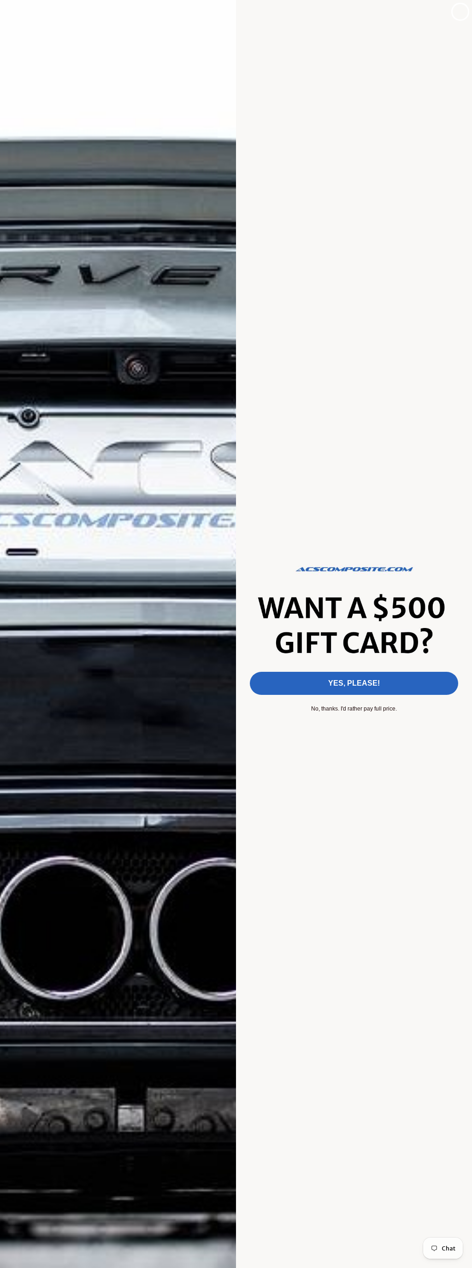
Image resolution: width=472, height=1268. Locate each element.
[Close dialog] (460, 12)
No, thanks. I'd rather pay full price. (354, 708)
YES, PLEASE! (354, 683)
